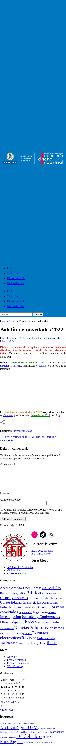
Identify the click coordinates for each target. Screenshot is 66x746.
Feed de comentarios (18, 663)
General (42, 607)
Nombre (4, 493)
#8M (2, 723)
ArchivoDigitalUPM (19, 727)
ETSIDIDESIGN (17, 573)
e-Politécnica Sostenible (20, 567)
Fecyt (36, 742)
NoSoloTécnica (15, 283)
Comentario (7, 464)
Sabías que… (14, 273)
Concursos (20, 598)
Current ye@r (8, 525)
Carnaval (51, 593)
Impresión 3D (25, 612)
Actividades (51, 588)
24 (12, 702)
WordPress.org (15, 666)
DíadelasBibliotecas (8, 737)
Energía (31, 602)
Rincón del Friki (16, 278)
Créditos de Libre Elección (45, 598)
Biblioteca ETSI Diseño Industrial (23, 338)
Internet (52, 612)
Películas (38, 627)
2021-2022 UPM (40, 553)
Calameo (8, 415)
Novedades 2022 (22, 430)
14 (2, 698)
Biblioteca (36, 592)
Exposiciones (47, 602)
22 (5, 702)
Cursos (5, 602)
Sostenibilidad (24, 643)
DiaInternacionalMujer (40, 732)
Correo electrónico (10, 499)
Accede (8, 723)
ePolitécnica (13, 570)
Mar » (12, 709)
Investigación (10, 616)
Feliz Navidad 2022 (47, 742)
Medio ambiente (46, 622)
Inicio (10, 268)
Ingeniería (40, 612)
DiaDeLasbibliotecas (22, 732)
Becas (4, 593)
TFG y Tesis (38, 643)
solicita (42, 365)
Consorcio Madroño (46, 728)
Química (27, 633)
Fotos (32, 607)
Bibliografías (17, 593)
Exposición (28, 742)
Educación (18, 602)
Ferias (25, 607)
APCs (32, 723)
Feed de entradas (16, 659)
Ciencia (5, 598)
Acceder (11, 656)
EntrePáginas (11, 741)
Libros (12, 321)
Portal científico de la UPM (17, 436)
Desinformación (6, 732)
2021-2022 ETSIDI (42, 550)
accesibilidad (16, 723)
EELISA (46, 737)
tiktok (52, 642)
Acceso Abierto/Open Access (20, 588)
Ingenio (17, 365)
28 (2, 705)
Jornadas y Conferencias (41, 617)
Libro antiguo (10, 622)
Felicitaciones (11, 607)
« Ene (3, 709)
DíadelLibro (29, 736)
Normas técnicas (7, 628)
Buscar (38, 314)
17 (12, 698)
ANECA (25, 723)
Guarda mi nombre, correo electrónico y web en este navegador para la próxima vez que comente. (31, 511)
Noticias (21, 628)
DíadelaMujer (57, 732)
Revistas (29, 637)
